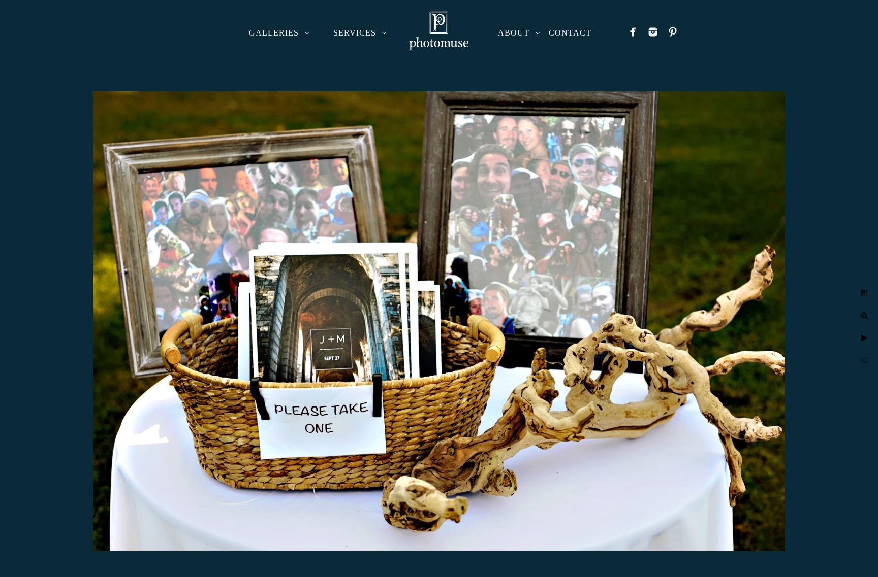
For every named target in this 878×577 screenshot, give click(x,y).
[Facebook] (633, 32)
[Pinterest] (672, 32)
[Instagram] (653, 32)
